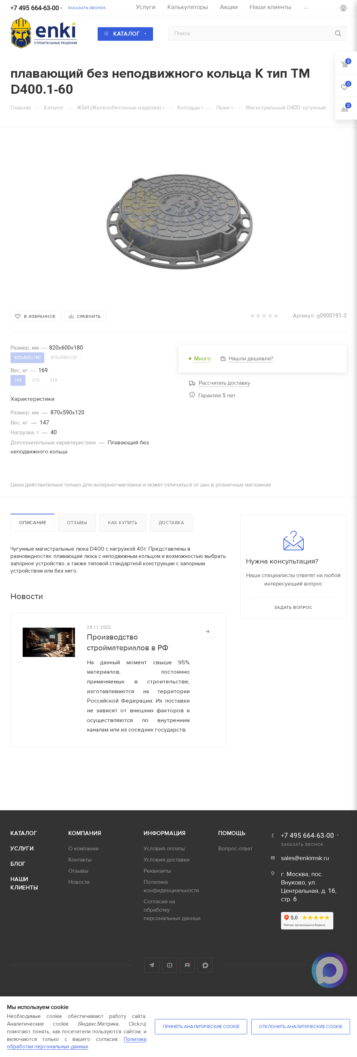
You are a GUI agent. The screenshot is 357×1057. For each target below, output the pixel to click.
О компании (83, 848)
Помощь (231, 833)
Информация (165, 833)
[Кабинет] (343, 9)
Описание (32, 523)
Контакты (79, 859)
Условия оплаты (164, 848)
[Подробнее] (207, 631)
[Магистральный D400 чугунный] (178, 217)
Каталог (23, 833)
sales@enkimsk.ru (305, 858)
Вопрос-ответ (235, 848)
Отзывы (77, 523)
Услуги (22, 848)
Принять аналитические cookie (201, 1026)
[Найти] (338, 33)
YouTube (169, 965)
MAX (205, 965)
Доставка (171, 523)
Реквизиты (157, 870)
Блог (18, 863)
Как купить (123, 523)
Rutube (187, 965)
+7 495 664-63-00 (34, 8)
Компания (84, 833)
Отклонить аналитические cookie (300, 1026)
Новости (79, 882)
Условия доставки (167, 859)
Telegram (151, 965)
